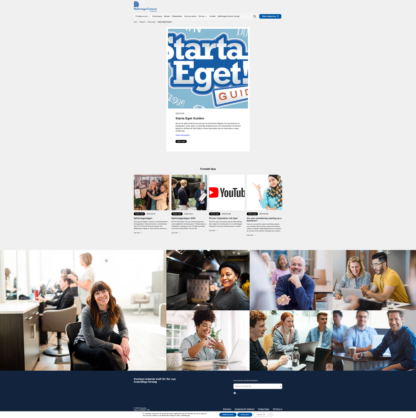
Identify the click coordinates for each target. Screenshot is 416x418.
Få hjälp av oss (141, 16)
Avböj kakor (245, 415)
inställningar (185, 416)
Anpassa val (260, 415)
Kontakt (212, 16)
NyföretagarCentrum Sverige (229, 16)
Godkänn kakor (228, 415)
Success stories (190, 16)
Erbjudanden (177, 16)
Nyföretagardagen (143, 218)
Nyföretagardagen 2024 (183, 218)
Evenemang (157, 16)
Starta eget (181, 141)
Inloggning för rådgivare (244, 409)
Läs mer (138, 233)
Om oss (201, 16)
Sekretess (227, 409)
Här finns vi (277, 409)
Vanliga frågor (263, 409)
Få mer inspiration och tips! (223, 218)
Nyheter (167, 16)
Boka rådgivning (269, 16)
